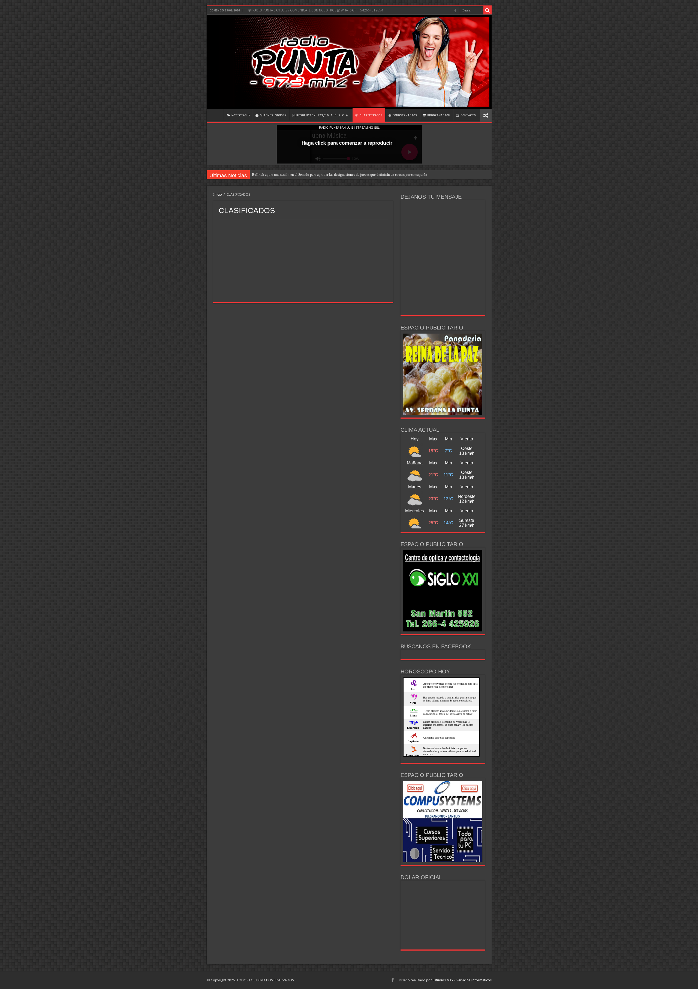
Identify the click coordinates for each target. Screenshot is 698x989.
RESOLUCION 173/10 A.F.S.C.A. (323, 115)
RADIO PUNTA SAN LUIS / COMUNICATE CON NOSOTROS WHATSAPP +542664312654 (317, 10)
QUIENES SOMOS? (273, 115)
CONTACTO (468, 115)
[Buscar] (487, 10)
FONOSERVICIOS (404, 115)
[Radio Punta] (349, 62)
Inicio (217, 194)
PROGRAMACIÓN (438, 115)
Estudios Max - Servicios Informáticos (462, 980)
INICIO (216, 114)
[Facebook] (455, 10)
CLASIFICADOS (371, 115)
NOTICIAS (239, 115)
